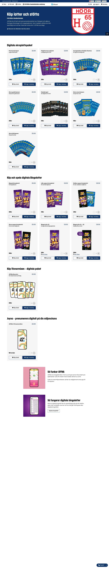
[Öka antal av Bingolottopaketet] (34, 212)
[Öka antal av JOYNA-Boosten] (34, 303)
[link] (15, 84)
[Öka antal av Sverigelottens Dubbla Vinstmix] (98, 79)
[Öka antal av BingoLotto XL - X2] (98, 253)
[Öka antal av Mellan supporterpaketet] (98, 212)
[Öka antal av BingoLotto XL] (66, 253)
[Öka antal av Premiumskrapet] (34, 79)
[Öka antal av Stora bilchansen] (34, 162)
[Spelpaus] (91, 1)
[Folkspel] (54, 4)
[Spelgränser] (98, 1)
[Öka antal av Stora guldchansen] (34, 121)
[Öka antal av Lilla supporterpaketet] (66, 212)
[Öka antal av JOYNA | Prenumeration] (34, 353)
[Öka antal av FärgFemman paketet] (66, 79)
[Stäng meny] (106, 565)
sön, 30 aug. (44, 254)
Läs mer (34, 50)
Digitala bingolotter (54, 410)
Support (102, 565)
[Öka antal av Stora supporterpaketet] (34, 253)
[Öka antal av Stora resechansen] (98, 121)
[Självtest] (104, 1)
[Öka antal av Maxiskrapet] (66, 121)
